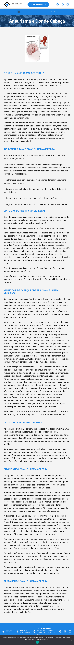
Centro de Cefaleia (44, 628)
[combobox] (61, 12)
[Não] (72, 640)
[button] (18, 11)
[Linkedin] (67, 4)
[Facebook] (57, 4)
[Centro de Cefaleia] (34, 631)
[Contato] (18, 631)
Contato (23, 630)
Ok (37, 642)
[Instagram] (62, 4)
